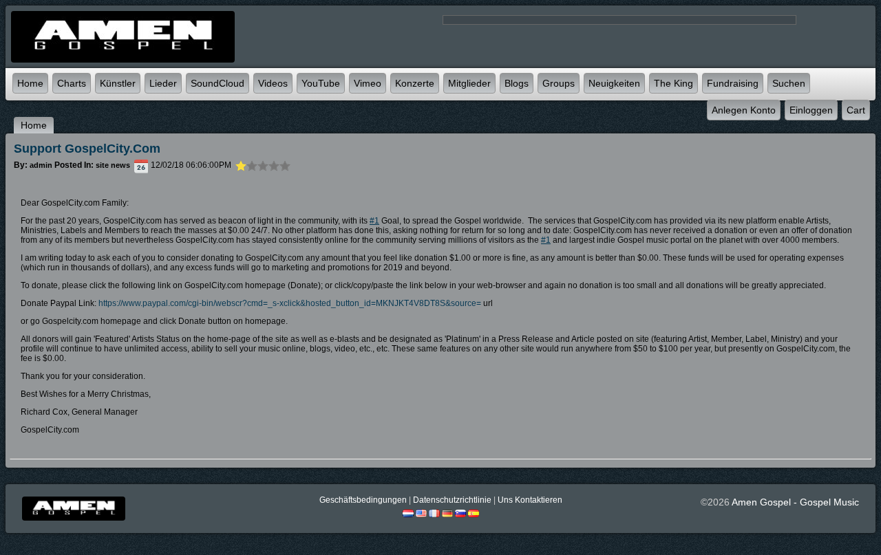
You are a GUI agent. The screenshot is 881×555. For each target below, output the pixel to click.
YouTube (320, 83)
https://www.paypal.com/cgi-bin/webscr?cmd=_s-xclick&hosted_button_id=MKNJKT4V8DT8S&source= (289, 303)
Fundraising (732, 83)
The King (673, 83)
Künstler (118, 83)
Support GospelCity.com (87, 148)
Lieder (163, 83)
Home (30, 83)
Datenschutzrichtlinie (452, 500)
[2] (246, 165)
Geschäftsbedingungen (363, 500)
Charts (71, 83)
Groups (558, 83)
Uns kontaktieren (530, 500)
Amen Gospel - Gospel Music (795, 502)
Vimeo (367, 83)
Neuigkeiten (614, 83)
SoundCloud (217, 83)
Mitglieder (469, 83)
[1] (240, 165)
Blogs (517, 83)
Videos (273, 83)
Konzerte (414, 83)
